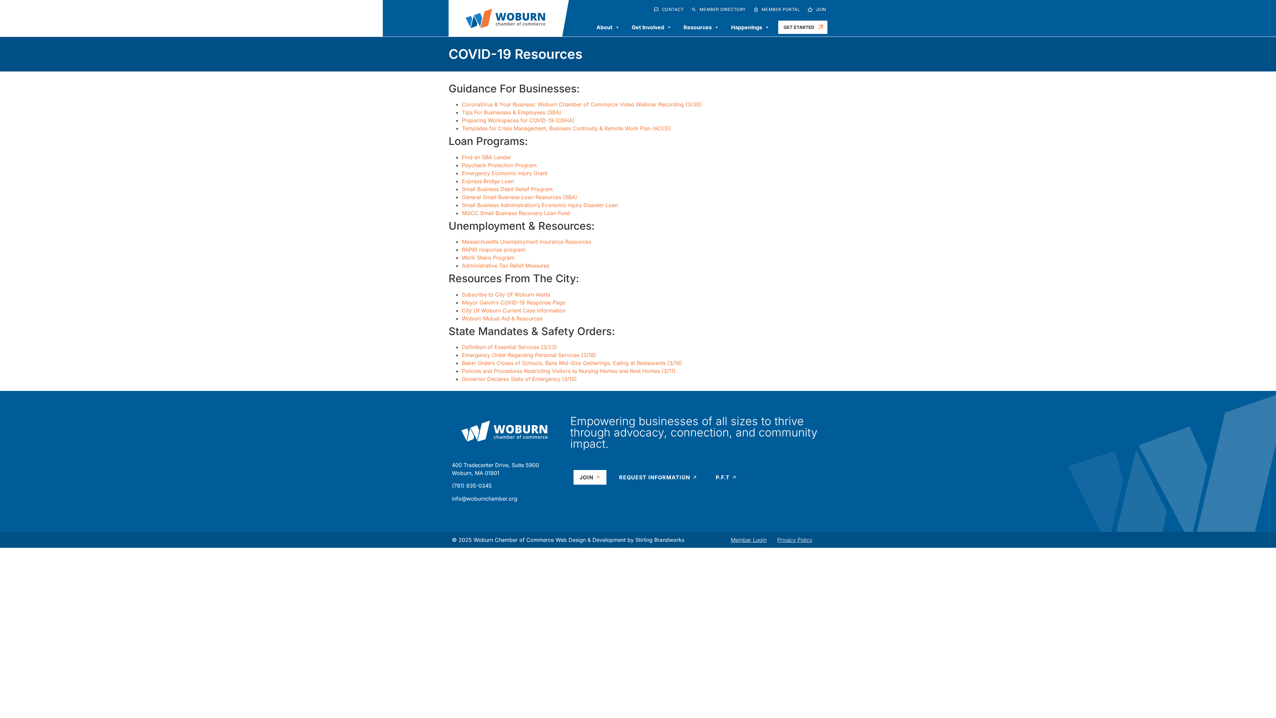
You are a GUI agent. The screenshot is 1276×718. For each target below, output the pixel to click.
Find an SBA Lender (486, 157)
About (604, 27)
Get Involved (648, 27)
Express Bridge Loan (488, 181)
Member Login (749, 540)
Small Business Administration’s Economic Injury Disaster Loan (540, 205)
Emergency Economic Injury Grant (504, 173)
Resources (698, 27)
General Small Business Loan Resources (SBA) (519, 197)
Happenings (746, 27)
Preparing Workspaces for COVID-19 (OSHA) (518, 120)
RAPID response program (493, 249)
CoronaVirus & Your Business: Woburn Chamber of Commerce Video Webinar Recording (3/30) (581, 104)
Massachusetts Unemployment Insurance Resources (526, 241)
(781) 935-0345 (472, 485)
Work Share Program (488, 257)
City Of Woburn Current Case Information (514, 310)
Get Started (799, 27)
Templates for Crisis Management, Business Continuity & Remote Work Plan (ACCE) (566, 128)
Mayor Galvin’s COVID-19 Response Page (513, 302)
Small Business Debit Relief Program (507, 189)
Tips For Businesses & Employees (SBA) (511, 112)
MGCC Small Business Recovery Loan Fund (516, 213)
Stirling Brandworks (659, 540)
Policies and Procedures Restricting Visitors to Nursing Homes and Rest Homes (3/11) (569, 371)
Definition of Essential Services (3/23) (509, 347)
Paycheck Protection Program (499, 165)
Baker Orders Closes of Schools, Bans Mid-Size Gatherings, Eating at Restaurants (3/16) (572, 363)
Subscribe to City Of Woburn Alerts (506, 294)
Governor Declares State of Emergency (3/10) (519, 379)
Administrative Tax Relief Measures (505, 265)
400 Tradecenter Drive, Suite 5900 (495, 465)
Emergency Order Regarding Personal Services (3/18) (529, 355)
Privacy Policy (794, 540)
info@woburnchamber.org (484, 498)
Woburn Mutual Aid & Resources (502, 318)
